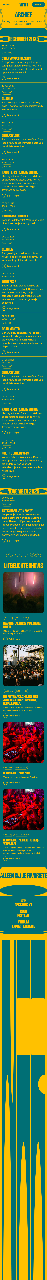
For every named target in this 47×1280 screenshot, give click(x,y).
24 (26, 555)
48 (32, 555)
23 (21, 555)
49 (36, 555)
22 (17, 555)
